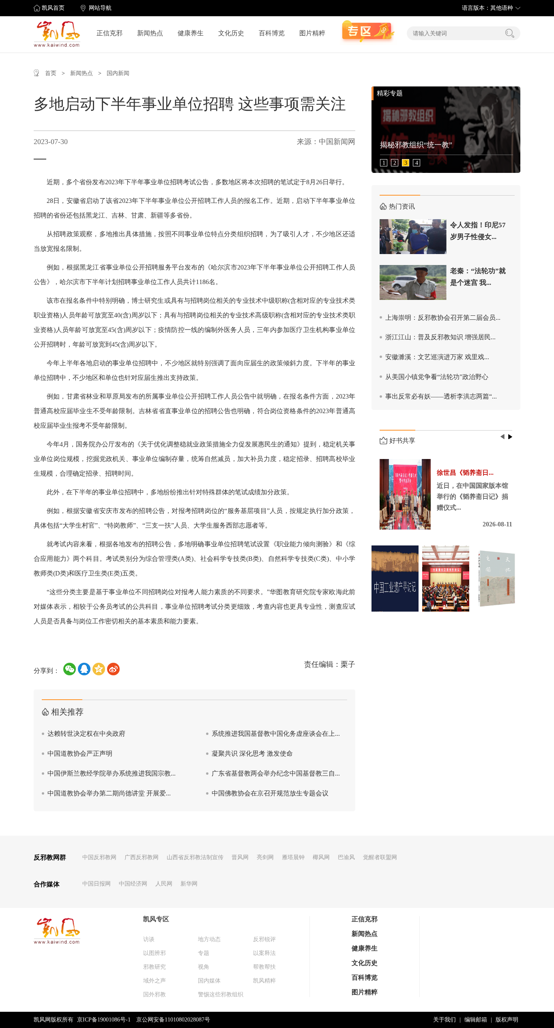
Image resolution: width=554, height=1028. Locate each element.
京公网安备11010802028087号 (173, 1020)
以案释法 (264, 953)
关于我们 (444, 1020)
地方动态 (209, 939)
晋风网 (240, 857)
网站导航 (100, 8)
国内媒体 (209, 981)
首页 (50, 73)
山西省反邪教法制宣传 (195, 857)
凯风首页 (53, 8)
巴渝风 (346, 857)
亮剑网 (265, 857)
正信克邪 (109, 33)
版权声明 (507, 1020)
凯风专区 (156, 919)
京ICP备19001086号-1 (104, 1020)
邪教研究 (154, 967)
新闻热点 (150, 33)
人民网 (163, 884)
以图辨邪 (154, 953)
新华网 (189, 884)
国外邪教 (154, 994)
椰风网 (321, 857)
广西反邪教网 (142, 857)
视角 (203, 967)
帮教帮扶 (264, 967)
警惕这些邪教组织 (220, 994)
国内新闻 (118, 73)
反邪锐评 (264, 939)
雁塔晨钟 (293, 857)
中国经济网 (133, 884)
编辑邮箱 (475, 1020)
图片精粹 (312, 33)
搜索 (509, 33)
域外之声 (154, 981)
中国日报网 (96, 884)
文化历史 (231, 33)
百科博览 (272, 33)
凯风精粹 (264, 981)
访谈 (149, 939)
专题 (203, 953)
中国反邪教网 (99, 857)
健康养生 (191, 33)
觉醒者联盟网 (380, 857)
